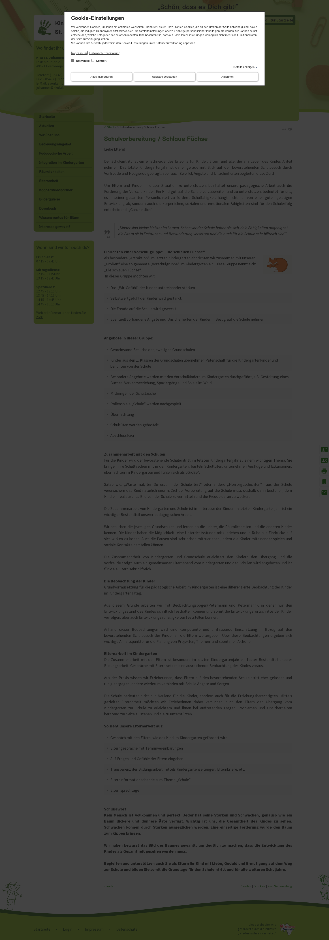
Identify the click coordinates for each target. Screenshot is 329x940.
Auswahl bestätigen (164, 76)
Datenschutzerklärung (104, 53)
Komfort (101, 60)
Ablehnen (227, 76)
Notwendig (82, 60)
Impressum (79, 53)
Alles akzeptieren (101, 76)
